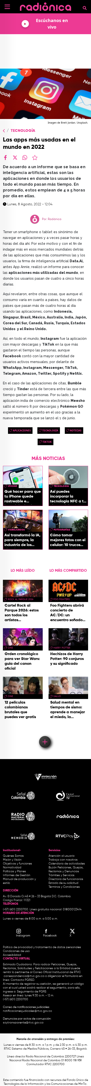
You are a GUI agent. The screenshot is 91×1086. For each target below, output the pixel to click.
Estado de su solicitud (63, 883)
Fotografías (62, 530)
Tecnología (23, 131)
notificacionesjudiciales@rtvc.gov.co (27, 1011)
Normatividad (12, 867)
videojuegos (16, 530)
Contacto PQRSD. (23, 980)
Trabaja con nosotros (63, 859)
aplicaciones (22, 430)
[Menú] (7, 6)
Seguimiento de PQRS (31, 991)
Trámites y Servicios (61, 875)
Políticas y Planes (14, 871)
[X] (15, 157)
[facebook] (5, 157)
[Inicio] (45, 5)
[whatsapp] (24, 157)
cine (10, 648)
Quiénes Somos (13, 856)
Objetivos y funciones (17, 863)
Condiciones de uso (16, 951)
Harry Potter (61, 648)
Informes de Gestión (16, 875)
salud (57, 696)
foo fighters (61, 599)
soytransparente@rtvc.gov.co (23, 1022)
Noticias (76, 430)
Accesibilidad (12, 955)
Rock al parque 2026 (20, 599)
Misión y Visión (12, 859)
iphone (12, 486)
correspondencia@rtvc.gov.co (24, 976)
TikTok (47, 442)
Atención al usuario (61, 856)
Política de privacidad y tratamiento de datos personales (42, 947)
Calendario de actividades (67, 863)
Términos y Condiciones (64, 887)
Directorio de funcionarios (66, 879)
